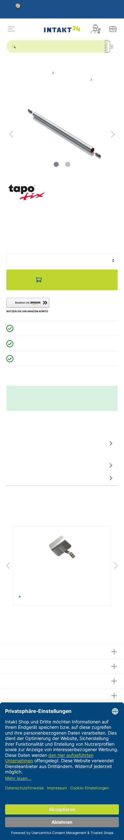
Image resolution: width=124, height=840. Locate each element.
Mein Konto (20, 680)
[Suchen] (111, 46)
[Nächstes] (113, 134)
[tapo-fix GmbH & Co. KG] (26, 192)
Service (15, 665)
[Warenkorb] (112, 29)
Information (20, 694)
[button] (27, 305)
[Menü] (11, 29)
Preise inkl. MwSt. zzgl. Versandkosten (39, 243)
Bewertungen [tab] (20, 465)
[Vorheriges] (11, 134)
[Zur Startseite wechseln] (62, 29)
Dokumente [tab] (18, 477)
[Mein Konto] (95, 29)
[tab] (60, 447)
